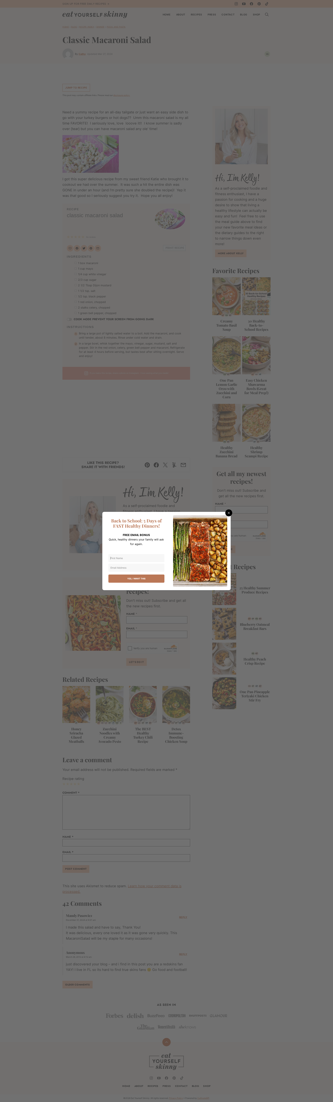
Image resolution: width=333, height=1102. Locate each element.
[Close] (228, 512)
